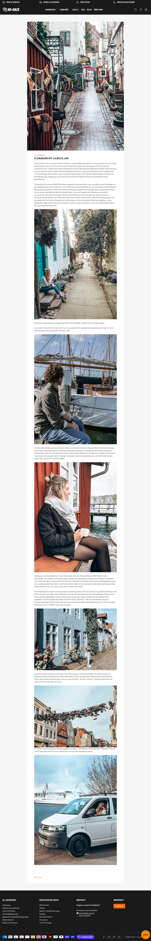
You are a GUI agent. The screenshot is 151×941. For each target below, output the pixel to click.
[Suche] (135, 9)
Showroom (43, 920)
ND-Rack (132, 937)
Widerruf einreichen (9, 923)
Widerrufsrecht (8, 920)
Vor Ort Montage (45, 923)
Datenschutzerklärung (10, 908)
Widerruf (119, 906)
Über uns (98, 9)
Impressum (6, 905)
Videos (42, 908)
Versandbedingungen (10, 914)
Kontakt (42, 914)
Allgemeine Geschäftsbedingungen (15, 917)
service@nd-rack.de (86, 913)
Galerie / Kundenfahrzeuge (49, 911)
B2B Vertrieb (44, 905)
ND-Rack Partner (45, 917)
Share (40, 877)
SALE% (75, 9)
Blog (89, 9)
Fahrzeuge (50, 9)
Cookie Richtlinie (8, 911)
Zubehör (64, 9)
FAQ (83, 9)
